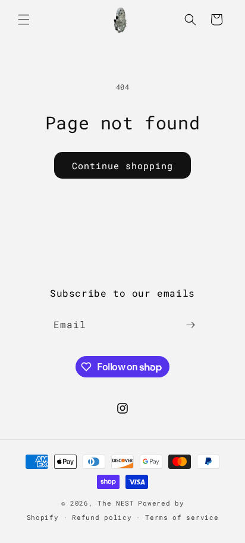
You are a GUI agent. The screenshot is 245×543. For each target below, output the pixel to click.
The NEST (116, 502)
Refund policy (101, 517)
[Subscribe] (190, 325)
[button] (24, 20)
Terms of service (181, 517)
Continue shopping (122, 166)
